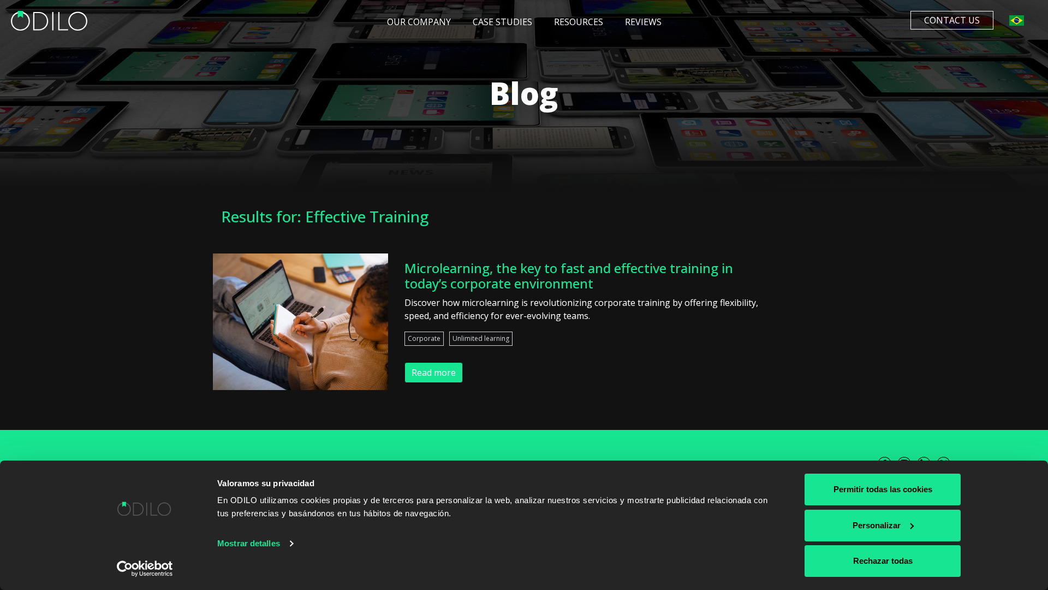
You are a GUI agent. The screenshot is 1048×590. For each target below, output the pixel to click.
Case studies (502, 22)
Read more (434, 373)
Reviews (643, 22)
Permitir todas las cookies (882, 489)
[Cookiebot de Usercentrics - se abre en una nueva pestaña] (145, 568)
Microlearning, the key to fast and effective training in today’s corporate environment (568, 276)
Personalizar (877, 525)
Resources (578, 22)
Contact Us (952, 20)
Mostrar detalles (248, 543)
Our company (419, 22)
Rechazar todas (883, 560)
